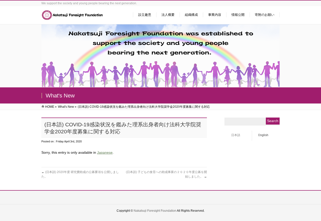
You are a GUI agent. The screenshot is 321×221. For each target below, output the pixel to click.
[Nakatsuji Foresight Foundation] (72, 17)
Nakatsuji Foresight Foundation (155, 210)
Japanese (105, 152)
